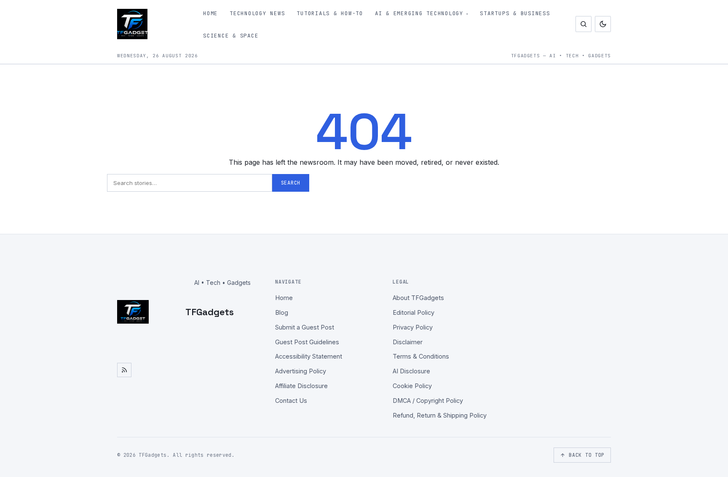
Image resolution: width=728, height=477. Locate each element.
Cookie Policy (412, 385)
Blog (281, 312)
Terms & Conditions (421, 356)
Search (290, 183)
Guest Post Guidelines (307, 342)
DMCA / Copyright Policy (428, 400)
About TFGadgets (418, 297)
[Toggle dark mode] (603, 24)
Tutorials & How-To (330, 13)
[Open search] (583, 24)
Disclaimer (408, 342)
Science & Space (230, 35)
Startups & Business (515, 13)
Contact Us (291, 400)
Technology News (257, 13)
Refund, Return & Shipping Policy (440, 415)
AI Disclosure (411, 371)
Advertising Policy (300, 371)
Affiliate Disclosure (301, 385)
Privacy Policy (413, 327)
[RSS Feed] (124, 370)
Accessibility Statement (308, 356)
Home (210, 13)
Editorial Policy (413, 312)
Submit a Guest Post (304, 327)
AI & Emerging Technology (419, 13)
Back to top (587, 455)
